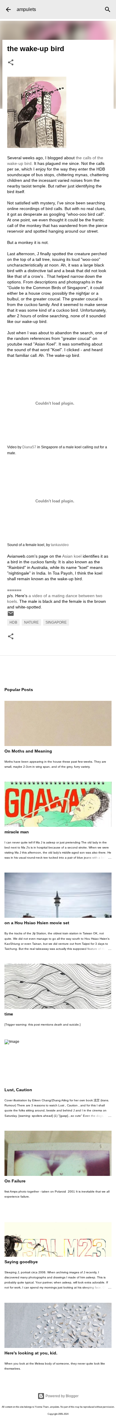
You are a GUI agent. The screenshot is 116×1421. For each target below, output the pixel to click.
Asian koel (71, 556)
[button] (10, 63)
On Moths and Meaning (28, 751)
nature (31, 622)
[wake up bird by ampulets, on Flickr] (36, 146)
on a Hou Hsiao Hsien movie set (36, 922)
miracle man (16, 831)
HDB (13, 622)
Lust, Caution (18, 1089)
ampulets (26, 9)
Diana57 (29, 447)
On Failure (15, 1181)
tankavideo (60, 545)
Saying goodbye (21, 1261)
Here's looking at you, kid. (30, 1353)
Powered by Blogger (62, 1396)
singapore (56, 622)
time (8, 1014)
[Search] (107, 9)
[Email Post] (10, 616)
